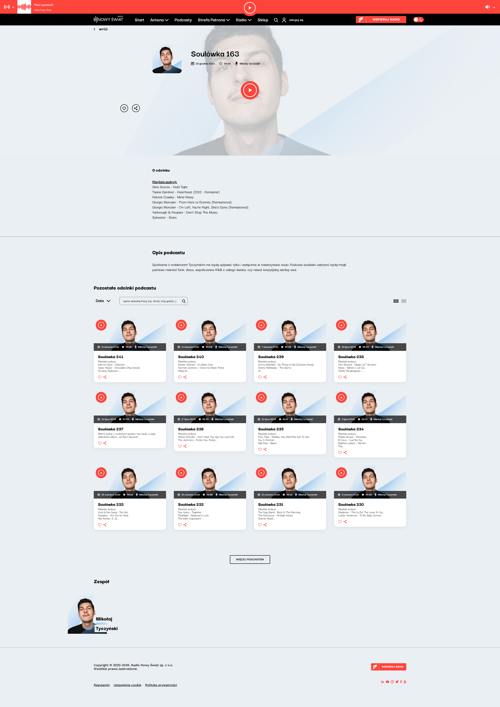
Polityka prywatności (161, 685)
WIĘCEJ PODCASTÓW (250, 559)
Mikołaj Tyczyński (250, 63)
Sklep (263, 19)
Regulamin (102, 685)
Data (100, 300)
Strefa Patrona (211, 19)
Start (139, 19)
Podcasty (183, 19)
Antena (157, 19)
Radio (241, 19)
